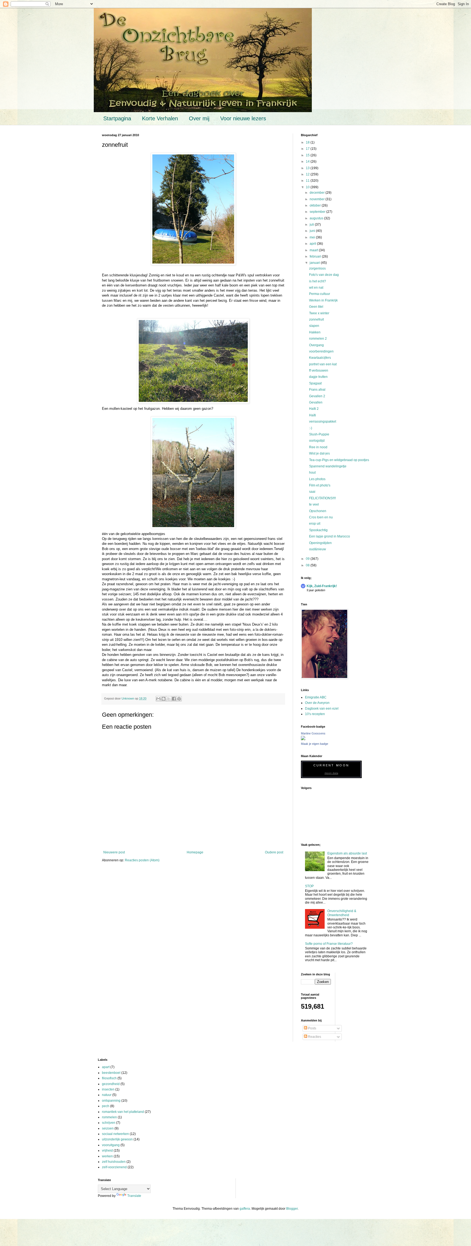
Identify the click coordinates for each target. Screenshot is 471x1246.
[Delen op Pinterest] (179, 698)
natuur (106, 1095)
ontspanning (111, 1100)
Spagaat (315, 383)
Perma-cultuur (319, 294)
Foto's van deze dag (324, 275)
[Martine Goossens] (303, 739)
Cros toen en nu (321, 517)
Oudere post (274, 852)
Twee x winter (319, 313)
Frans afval (317, 390)
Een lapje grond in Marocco (329, 536)
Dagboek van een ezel (322, 708)
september (318, 212)
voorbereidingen (321, 351)
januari (315, 263)
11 (308, 181)
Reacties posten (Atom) (142, 860)
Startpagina (117, 118)
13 (308, 168)
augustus (317, 218)
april (313, 244)
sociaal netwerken (115, 1134)
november (317, 199)
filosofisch (109, 1078)
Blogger (292, 1209)
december (317, 193)
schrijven (108, 1123)
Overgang (316, 345)
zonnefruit (316, 319)
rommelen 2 (318, 338)
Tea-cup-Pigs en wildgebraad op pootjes (339, 460)
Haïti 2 (314, 409)
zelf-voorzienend (114, 1167)
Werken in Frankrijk (323, 300)
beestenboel (111, 1073)
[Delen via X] (168, 698)
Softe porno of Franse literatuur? (329, 944)
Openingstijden (320, 543)
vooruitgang (111, 1145)
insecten (108, 1089)
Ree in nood (318, 447)
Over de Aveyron (317, 703)
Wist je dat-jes (319, 453)
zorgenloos (317, 268)
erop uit (314, 523)
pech (105, 1106)
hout (312, 472)
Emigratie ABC (316, 697)
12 (308, 174)
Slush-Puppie (319, 434)
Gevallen (315, 402)
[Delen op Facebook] (174, 698)
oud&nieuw (317, 549)
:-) (310, 428)
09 (308, 559)
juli (312, 224)
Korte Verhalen (160, 118)
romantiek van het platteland (123, 1112)
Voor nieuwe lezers (243, 118)
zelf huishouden (114, 1162)
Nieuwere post (114, 852)
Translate (134, 1196)
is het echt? (317, 281)
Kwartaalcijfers (320, 358)
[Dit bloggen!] (163, 698)
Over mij (199, 118)
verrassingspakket (322, 421)
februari (316, 256)
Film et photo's (319, 485)
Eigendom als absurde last (347, 853)
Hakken (315, 332)
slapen (314, 326)
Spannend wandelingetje (327, 466)
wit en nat (316, 287)
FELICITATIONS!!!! (322, 498)
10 (308, 187)
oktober (316, 205)
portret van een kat (323, 364)
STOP (309, 886)
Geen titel (316, 307)
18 (308, 142)
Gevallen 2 (317, 396)
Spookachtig (318, 530)
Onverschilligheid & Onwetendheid (341, 913)
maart (314, 250)
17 (308, 149)
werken (107, 1156)
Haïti (312, 415)
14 (308, 161)
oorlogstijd (317, 441)
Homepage (195, 852)
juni (313, 231)
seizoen (108, 1128)
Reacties (314, 1037)
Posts (311, 1028)
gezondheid (111, 1084)
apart (106, 1067)
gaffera (245, 1209)
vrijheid (107, 1150)
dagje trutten (318, 377)
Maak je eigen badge (314, 743)
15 (308, 155)
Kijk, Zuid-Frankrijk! (322, 586)
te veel (314, 504)
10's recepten (315, 714)
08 (308, 565)
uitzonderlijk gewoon (117, 1139)
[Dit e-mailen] (158, 698)
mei (313, 237)
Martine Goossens (313, 733)
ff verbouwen (318, 370)
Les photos (317, 479)
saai (312, 492)
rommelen (109, 1117)
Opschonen (317, 511)
